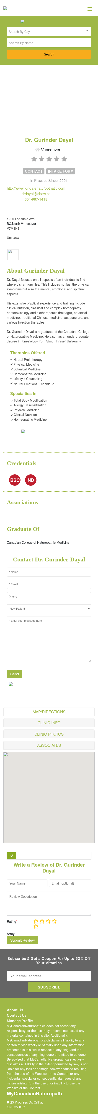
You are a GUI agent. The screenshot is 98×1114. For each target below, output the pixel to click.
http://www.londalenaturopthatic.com (36, 188)
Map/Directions (49, 711)
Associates (49, 745)
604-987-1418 (36, 199)
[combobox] (49, 31)
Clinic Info (49, 722)
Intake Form (60, 171)
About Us (15, 1010)
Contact (34, 171)
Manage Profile (20, 1020)
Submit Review (22, 940)
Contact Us (17, 1015)
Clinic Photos (49, 734)
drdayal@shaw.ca (36, 193)
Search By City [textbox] (19, 31)
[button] (49, 794)
